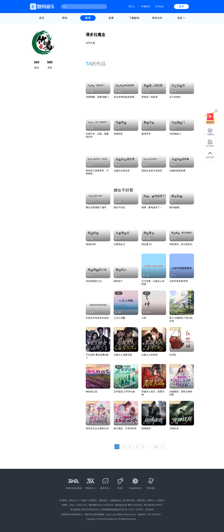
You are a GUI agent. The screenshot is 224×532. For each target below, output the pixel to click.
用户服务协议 (129, 500)
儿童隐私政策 (115, 500)
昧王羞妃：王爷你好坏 (125, 428)
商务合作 (157, 18)
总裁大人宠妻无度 (123, 354)
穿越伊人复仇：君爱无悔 (153, 393)
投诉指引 (93, 500)
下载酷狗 (134, 18)
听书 (88, 18)
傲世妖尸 (118, 281)
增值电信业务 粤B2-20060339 (128, 505)
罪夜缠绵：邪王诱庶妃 (180, 244)
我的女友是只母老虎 (152, 170)
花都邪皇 (118, 133)
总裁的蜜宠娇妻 (177, 170)
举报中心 (161, 500)
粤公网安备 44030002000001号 (85, 509)
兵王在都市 (175, 97)
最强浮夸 (146, 133)
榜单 (64, 18)
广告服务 (83, 500)
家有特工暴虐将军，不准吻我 (97, 172)
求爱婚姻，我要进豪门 (97, 97)
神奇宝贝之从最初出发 (97, 428)
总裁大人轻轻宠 (150, 354)
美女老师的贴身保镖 (124, 97)
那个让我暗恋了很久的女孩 (180, 319)
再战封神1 (91, 244)
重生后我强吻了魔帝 (96, 207)
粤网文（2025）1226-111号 (74, 505)
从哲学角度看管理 (178, 281)
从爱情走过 (119, 244)
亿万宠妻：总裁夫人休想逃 (153, 282)
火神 (144, 318)
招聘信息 (141, 500)
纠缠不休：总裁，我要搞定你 (97, 135)
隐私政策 (103, 500)
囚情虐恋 (146, 428)
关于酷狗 (63, 500)
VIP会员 (159, 6)
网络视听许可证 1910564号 (101, 505)
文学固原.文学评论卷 (124, 391)
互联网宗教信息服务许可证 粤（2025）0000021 (122, 509)
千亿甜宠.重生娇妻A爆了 (97, 356)
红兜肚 (172, 354)
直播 (111, 18)
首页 (41, 18)
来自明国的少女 (94, 281)
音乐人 (131, 6)
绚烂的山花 (91, 391)
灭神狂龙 (174, 428)
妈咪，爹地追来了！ (152, 207)
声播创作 (145, 6)
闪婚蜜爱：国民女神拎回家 (180, 393)
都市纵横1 (174, 207)
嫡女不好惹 (119, 207)
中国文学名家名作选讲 (97, 318)
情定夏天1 (147, 244)
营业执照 (150, 509)
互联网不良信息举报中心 (72, 514)
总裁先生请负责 (122, 170)
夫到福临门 (175, 133)
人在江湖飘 (119, 318)
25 (156, 446)
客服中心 (151, 500)
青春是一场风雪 (150, 97)
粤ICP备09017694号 (153, 505)
